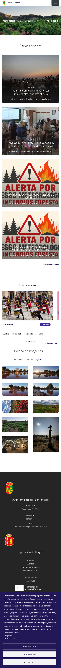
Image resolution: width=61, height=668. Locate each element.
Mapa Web (30, 581)
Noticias (30, 560)
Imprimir (8, 636)
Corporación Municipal (30, 567)
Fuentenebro (14, 2)
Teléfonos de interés (31, 570)
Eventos (30, 563)
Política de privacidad (13, 633)
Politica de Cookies (12, 639)
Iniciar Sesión (30, 577)
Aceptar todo (29, 662)
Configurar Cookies (29, 646)
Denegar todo (30, 654)
